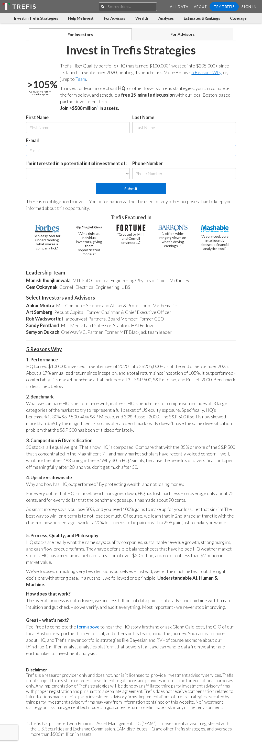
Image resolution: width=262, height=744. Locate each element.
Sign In (249, 6)
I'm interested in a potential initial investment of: (76, 163)
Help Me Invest (81, 18)
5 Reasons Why (206, 72)
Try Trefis (224, 6)
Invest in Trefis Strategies (36, 18)
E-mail (32, 140)
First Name (37, 117)
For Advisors (114, 18)
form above (88, 626)
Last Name (143, 117)
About (200, 7)
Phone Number (147, 163)
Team (80, 79)
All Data (179, 6)
